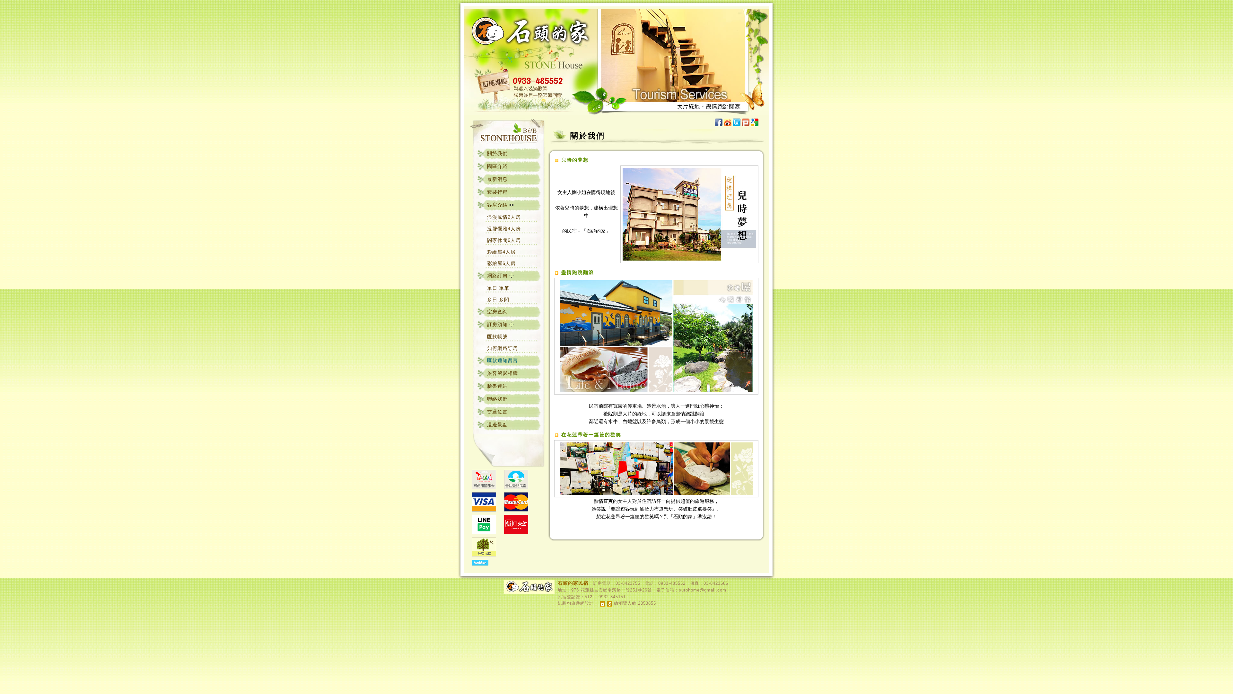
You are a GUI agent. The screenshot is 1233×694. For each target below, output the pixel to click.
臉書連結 (497, 386)
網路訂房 (497, 275)
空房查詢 (497, 311)
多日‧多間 (498, 299)
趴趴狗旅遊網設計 (576, 603)
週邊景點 (497, 424)
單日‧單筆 (498, 288)
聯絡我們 (497, 399)
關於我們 (497, 153)
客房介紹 (497, 205)
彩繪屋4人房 (501, 251)
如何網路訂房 (502, 348)
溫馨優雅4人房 (504, 228)
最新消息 (497, 179)
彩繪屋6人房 (501, 263)
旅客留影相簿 (502, 373)
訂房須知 (497, 324)
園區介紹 (497, 166)
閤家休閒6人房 (504, 240)
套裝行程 (497, 192)
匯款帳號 (497, 336)
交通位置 (497, 411)
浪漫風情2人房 (504, 217)
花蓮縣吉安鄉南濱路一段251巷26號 (616, 590)
